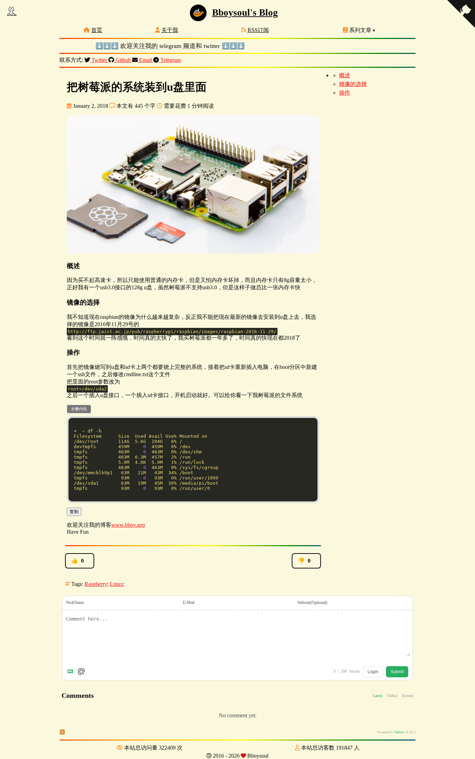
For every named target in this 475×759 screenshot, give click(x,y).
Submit (397, 671)
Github (123, 60)
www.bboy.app (128, 525)
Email (145, 60)
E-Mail (188, 602)
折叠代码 (79, 409)
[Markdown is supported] (71, 672)
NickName (75, 602)
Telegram (170, 60)
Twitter (99, 60)
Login (373, 671)
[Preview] (81, 672)
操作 (344, 93)
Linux (116, 584)
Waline (399, 732)
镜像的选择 (353, 84)
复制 (74, 511)
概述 (344, 75)
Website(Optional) (312, 602)
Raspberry (95, 584)
